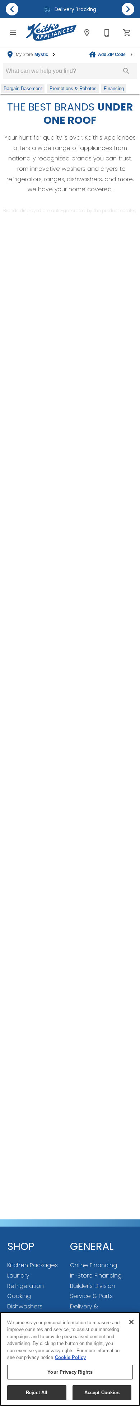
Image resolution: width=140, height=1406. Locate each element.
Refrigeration (25, 1286)
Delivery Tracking (74, 9)
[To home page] (51, 32)
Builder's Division (92, 1286)
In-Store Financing (96, 1275)
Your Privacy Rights (69, 1372)
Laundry (18, 1275)
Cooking (19, 1296)
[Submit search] (126, 71)
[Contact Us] (107, 32)
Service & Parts (91, 1296)
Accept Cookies (102, 1392)
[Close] (131, 1322)
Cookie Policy (70, 1357)
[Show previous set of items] (12, 9)
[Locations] (86, 32)
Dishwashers (24, 1306)
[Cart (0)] (127, 32)
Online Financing (93, 1265)
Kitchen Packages (32, 1265)
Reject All (36, 1392)
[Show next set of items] (128, 9)
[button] (13, 32)
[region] (70, 1359)
